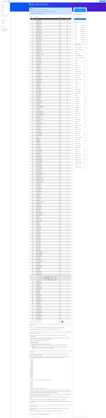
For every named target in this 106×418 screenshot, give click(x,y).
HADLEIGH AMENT (39, 191)
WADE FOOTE (38, 268)
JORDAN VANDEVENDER (40, 113)
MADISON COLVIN (39, 21)
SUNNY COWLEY (38, 154)
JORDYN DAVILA (38, 24)
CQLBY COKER (38, 117)
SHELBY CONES (38, 80)
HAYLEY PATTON (38, 271)
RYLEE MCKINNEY (39, 135)
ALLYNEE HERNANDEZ (39, 213)
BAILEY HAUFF (38, 234)
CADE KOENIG (38, 64)
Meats (3, 10)
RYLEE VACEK (38, 145)
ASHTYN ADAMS (38, 61)
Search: (60, 16)
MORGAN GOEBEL (39, 92)
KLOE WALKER (38, 141)
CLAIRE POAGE (38, 225)
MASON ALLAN (38, 46)
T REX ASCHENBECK (39, 265)
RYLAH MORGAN (38, 274)
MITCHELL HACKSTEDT (39, 54)
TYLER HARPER (38, 247)
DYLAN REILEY (38, 76)
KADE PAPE (38, 216)
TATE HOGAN (38, 29)
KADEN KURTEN (38, 259)
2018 (76, 39)
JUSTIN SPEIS (38, 196)
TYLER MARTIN (38, 85)
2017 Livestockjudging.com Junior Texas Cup (44, 5)
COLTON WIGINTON (39, 79)
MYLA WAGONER (38, 157)
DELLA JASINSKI (38, 163)
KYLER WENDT (38, 262)
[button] (98, 1)
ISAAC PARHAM (38, 116)
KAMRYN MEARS (38, 194)
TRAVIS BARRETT (38, 91)
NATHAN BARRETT (39, 166)
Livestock (3, 5)
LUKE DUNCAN (38, 240)
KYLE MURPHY (38, 55)
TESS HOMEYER (38, 57)
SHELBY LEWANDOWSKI (40, 252)
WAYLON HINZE (38, 58)
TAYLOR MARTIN (38, 281)
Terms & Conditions (77, 416)
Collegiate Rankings (4, 30)
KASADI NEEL (38, 67)
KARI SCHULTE (38, 219)
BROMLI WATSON (38, 122)
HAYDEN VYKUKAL (39, 188)
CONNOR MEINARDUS (39, 101)
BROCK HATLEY (38, 237)
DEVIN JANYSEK (38, 203)
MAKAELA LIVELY (38, 218)
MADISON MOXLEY (39, 297)
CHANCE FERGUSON (39, 39)
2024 (76, 27)
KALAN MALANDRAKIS (39, 114)
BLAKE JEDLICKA (38, 176)
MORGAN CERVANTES (39, 178)
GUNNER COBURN (39, 27)
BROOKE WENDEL (39, 294)
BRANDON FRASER (39, 63)
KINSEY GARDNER (39, 36)
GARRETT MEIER (38, 241)
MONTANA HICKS (38, 45)
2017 (76, 41)
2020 (76, 35)
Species (3, 23)
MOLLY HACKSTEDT (39, 312)
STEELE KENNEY (38, 60)
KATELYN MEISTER (39, 73)
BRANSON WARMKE (39, 159)
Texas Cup (3, 27)
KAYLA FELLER (38, 193)
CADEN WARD (38, 185)
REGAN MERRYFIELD (39, 315)
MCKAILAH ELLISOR (39, 221)
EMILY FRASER (38, 187)
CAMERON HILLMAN (39, 179)
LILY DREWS (38, 224)
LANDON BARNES (39, 288)
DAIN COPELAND (38, 48)
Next (70, 321)
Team (37, 18)
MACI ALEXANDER (39, 150)
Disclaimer (81, 416)
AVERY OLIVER (38, 20)
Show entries (34, 16)
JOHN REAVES (38, 299)
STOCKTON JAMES (39, 206)
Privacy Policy (72, 416)
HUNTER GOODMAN (39, 160)
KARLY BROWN (38, 291)
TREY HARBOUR (38, 244)
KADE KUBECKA (38, 144)
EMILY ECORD (38, 303)
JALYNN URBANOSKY (39, 111)
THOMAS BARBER (38, 132)
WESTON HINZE (38, 49)
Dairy (3, 12)
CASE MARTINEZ (38, 138)
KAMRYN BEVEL (38, 142)
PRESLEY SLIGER (38, 212)
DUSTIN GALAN (38, 182)
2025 (76, 25)
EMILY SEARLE (38, 125)
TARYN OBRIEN (38, 77)
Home (30, 5)
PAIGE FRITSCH (38, 256)
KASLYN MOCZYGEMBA (39, 181)
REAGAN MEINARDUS (39, 107)
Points (60, 18)
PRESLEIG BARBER (39, 156)
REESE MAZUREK (38, 129)
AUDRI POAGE (38, 243)
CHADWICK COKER (39, 197)
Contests (3, 21)
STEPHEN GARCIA (39, 97)
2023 (76, 29)
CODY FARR (38, 309)
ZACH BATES (38, 120)
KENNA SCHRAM (38, 175)
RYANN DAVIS (38, 86)
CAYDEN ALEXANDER (39, 51)
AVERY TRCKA (38, 210)
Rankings (33, 5)
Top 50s (67, 18)
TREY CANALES (38, 200)
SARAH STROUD (38, 228)
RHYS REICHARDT (39, 82)
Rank (32, 18)
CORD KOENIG (38, 190)
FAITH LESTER (38, 284)
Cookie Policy (85, 416)
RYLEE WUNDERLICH (39, 287)
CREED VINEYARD (39, 89)
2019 (76, 37)
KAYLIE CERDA (38, 250)
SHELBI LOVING (38, 42)
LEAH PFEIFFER (38, 110)
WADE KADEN (38, 290)
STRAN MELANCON (39, 255)
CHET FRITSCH (38, 26)
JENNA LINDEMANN (39, 33)
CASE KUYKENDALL (39, 308)
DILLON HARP (38, 128)
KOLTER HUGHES (38, 32)
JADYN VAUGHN (38, 162)
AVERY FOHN (38, 293)
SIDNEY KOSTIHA (38, 258)
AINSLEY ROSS (38, 95)
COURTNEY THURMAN (39, 123)
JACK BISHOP (38, 98)
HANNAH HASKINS (39, 253)
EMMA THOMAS (38, 209)
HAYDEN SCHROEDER (39, 119)
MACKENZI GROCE (39, 126)
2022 (76, 31)
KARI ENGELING (38, 318)
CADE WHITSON (38, 227)
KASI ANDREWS (38, 302)
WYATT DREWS (38, 131)
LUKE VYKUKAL (38, 249)
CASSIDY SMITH (38, 83)
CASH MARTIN (38, 305)
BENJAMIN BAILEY (39, 215)
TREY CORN (38, 70)
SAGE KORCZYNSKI (39, 172)
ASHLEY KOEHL (38, 148)
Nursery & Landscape (5, 15)
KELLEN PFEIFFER (39, 169)
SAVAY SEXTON (38, 88)
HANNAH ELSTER (38, 306)
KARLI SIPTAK (38, 52)
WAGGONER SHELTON (39, 300)
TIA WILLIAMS (38, 153)
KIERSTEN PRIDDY (39, 23)
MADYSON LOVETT (39, 272)
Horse (3, 7)
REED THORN (38, 222)
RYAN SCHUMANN (39, 151)
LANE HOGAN (38, 296)
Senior (80, 11)
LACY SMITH (38, 231)
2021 (76, 33)
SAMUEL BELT (38, 246)
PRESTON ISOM (38, 207)
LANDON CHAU (38, 147)
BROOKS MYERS (38, 184)
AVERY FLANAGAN (39, 94)
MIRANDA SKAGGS (39, 30)
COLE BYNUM (38, 104)
